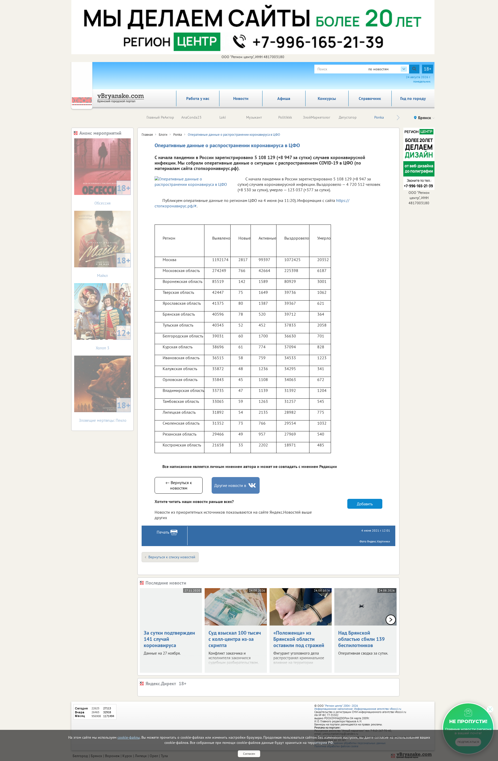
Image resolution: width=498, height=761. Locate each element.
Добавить (365, 503)
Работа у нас (197, 98)
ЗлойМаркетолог (316, 117)
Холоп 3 (113, 338)
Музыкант (254, 117)
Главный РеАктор (160, 117)
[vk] (252, 485)
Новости (240, 98)
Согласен (249, 754)
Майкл (113, 266)
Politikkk (285, 117)
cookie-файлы (128, 737)
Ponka (379, 117)
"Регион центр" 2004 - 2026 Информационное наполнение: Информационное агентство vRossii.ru (357, 707)
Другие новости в (230, 485)
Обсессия (112, 194)
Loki (222, 117)
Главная (147, 134)
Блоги (163, 134)
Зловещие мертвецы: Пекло (105, 411)
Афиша (283, 98)
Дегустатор (348, 117)
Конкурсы (327, 98)
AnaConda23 (191, 117)
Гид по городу (413, 98)
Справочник (370, 98)
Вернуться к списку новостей (171, 557)
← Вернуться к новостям (178, 485)
